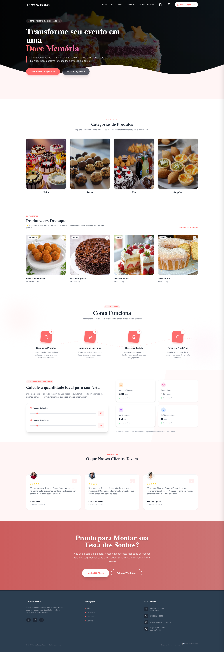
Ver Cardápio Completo (41, 71)
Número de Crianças (41, 420)
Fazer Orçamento (188, 5)
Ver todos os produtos (188, 227)
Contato (90, 621)
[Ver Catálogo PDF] (160, 4)
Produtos (90, 617)
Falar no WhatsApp (126, 573)
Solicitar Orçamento (76, 71)
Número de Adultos (40, 408)
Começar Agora (96, 573)
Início (105, 5)
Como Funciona (147, 5)
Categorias (116, 5)
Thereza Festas (38, 5)
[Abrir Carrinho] (168, 4)
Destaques (131, 5)
